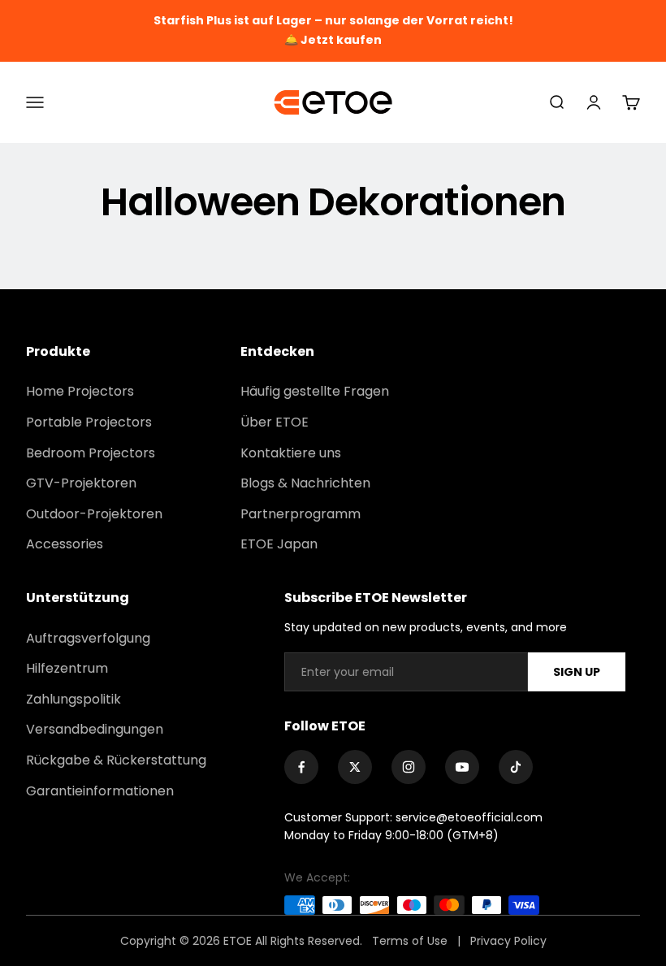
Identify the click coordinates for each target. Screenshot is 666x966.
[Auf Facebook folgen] (301, 767)
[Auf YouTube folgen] (462, 767)
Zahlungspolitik (73, 699)
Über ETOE (274, 422)
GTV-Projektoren (81, 483)
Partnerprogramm (300, 514)
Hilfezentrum (67, 668)
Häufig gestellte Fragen (314, 391)
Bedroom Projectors (90, 453)
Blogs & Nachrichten (305, 483)
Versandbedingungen (94, 729)
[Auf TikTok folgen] (516, 767)
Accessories (64, 544)
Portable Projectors (89, 422)
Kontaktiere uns (290, 453)
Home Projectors (80, 391)
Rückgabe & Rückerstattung (116, 760)
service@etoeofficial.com (469, 817)
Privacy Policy (508, 941)
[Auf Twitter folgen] (355, 767)
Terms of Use (411, 941)
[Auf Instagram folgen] (408, 767)
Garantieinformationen (100, 791)
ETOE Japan (279, 544)
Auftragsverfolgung (88, 638)
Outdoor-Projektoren (94, 514)
